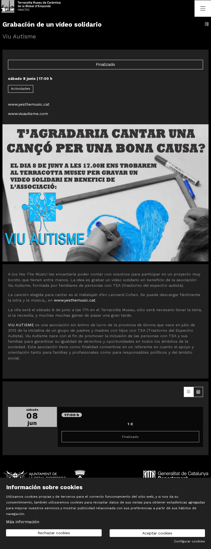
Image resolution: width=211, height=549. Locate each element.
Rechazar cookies (54, 533)
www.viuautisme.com (28, 113)
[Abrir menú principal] (203, 8)
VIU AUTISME (21, 325)
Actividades (20, 89)
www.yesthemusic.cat (28, 104)
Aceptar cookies (157, 533)
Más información (22, 521)
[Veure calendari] (198, 392)
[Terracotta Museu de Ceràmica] (24, 8)
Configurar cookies (189, 541)
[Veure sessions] (188, 392)
